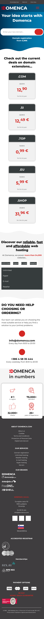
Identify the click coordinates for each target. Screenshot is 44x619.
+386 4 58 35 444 (22, 358)
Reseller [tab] (33, 263)
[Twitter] (21, 518)
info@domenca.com (22, 340)
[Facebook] (14, 518)
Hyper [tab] (15, 263)
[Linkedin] (28, 518)
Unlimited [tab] (5, 263)
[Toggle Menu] (37, 8)
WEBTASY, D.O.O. (21, 497)
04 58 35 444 (21, 510)
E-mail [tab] (24, 263)
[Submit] (39, 32)
